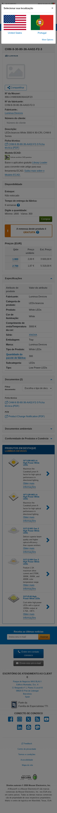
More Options (47, 40)
